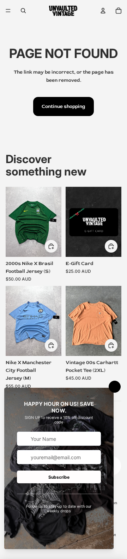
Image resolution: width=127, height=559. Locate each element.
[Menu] (8, 10)
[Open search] (23, 10)
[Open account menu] (103, 10)
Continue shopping (63, 106)
